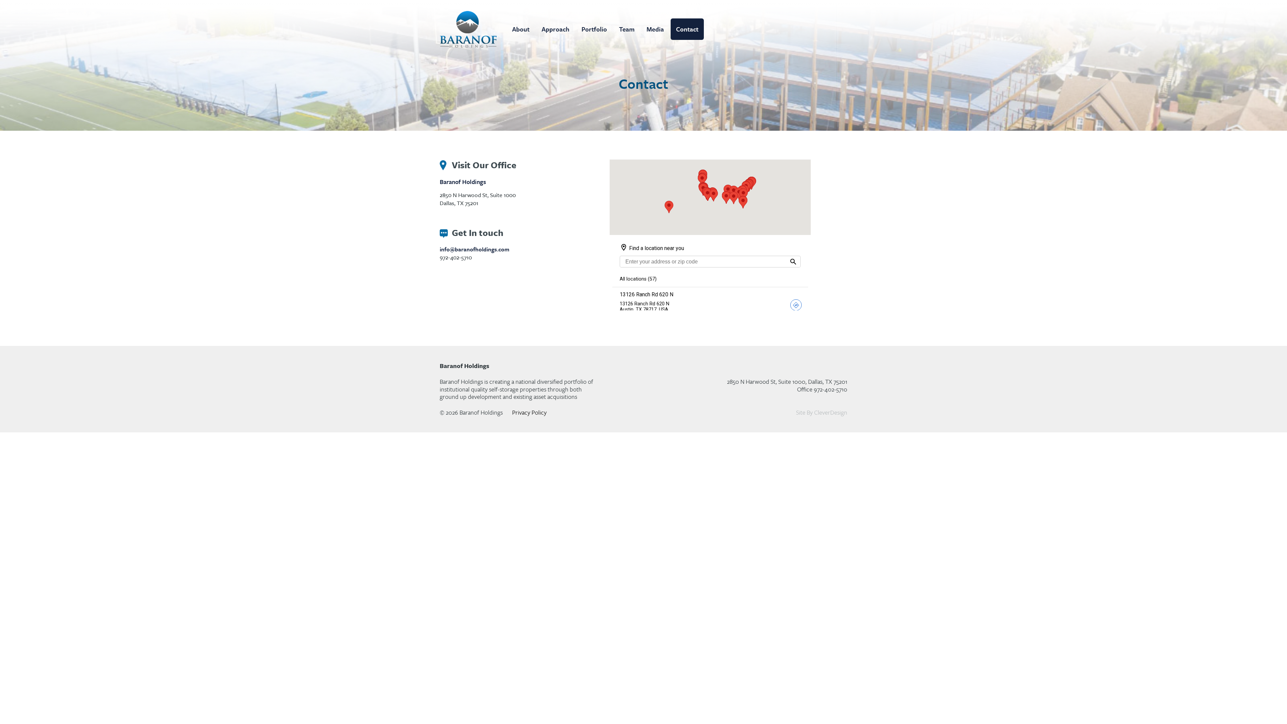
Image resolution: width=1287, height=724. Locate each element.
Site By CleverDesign (821, 412)
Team (626, 29)
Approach (555, 29)
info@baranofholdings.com (474, 249)
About (521, 29)
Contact (687, 29)
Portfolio (594, 29)
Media (655, 29)
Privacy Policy (529, 412)
